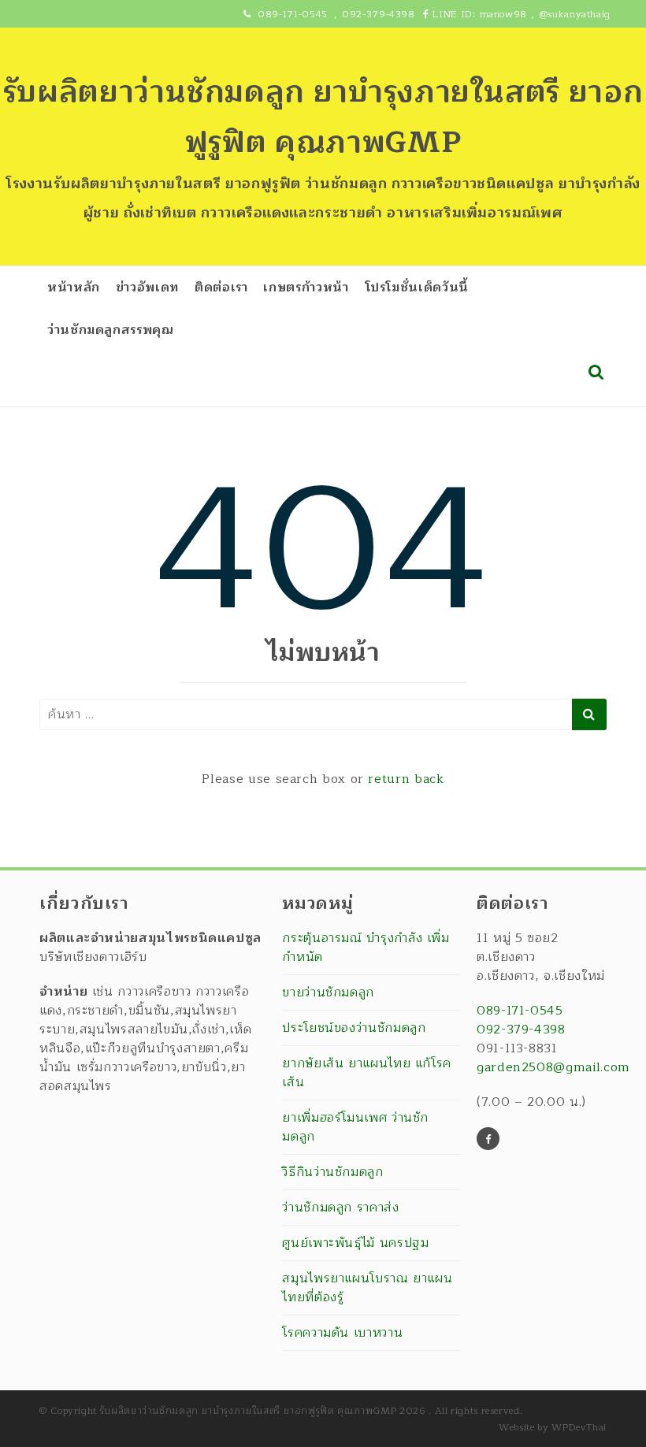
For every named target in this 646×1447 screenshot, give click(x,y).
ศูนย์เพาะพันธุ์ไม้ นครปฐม (355, 1243)
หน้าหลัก (73, 287)
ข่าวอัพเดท (147, 287)
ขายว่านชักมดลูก (328, 992)
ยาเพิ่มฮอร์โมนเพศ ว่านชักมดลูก (355, 1127)
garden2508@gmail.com (553, 1067)
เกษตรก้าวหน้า (305, 287)
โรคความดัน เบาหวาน (342, 1333)
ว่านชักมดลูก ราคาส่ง (340, 1207)
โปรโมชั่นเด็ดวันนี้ (417, 287)
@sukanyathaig (575, 14)
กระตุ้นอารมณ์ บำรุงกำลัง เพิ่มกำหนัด (365, 948)
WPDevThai (579, 1427)
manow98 (503, 14)
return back (406, 779)
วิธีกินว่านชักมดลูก (332, 1172)
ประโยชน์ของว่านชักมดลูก (353, 1028)
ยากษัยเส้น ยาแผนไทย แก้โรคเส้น (366, 1073)
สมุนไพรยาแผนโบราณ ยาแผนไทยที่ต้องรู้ (367, 1288)
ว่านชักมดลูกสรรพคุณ (110, 330)
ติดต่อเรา (221, 287)
